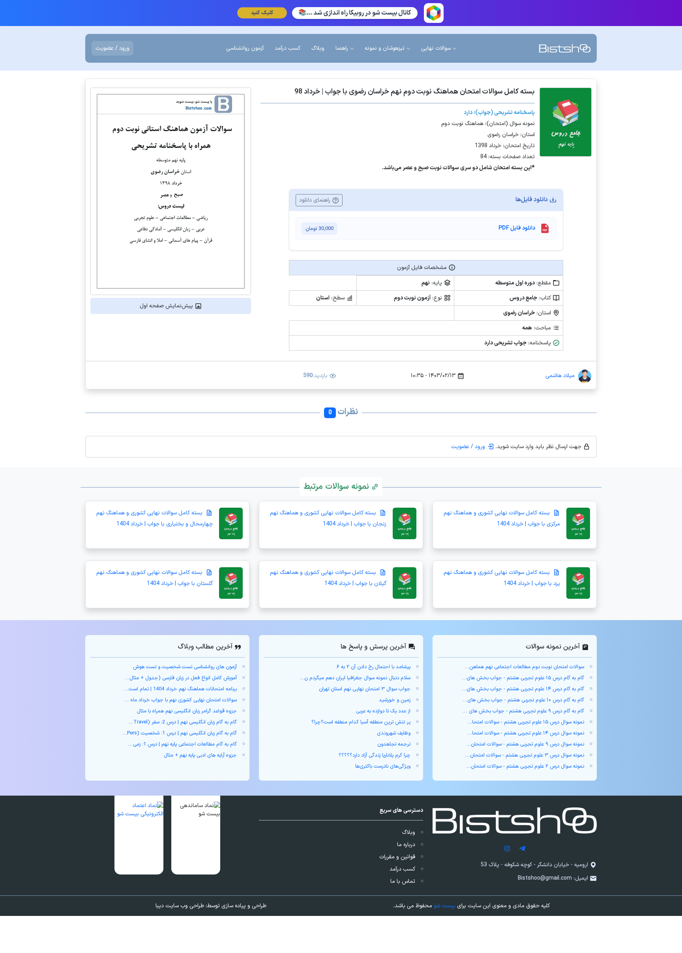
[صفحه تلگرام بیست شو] (522, 848)
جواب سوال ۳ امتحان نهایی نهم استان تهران (364, 689)
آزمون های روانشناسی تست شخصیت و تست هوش (185, 667)
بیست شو (444, 906)
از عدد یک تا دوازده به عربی (383, 711)
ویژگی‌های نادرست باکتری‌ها (382, 766)
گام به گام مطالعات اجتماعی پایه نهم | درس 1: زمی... (182, 744)
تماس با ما (402, 881)
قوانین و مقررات (397, 857)
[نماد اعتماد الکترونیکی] (138, 835)
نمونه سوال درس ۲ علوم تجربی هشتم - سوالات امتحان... (525, 766)
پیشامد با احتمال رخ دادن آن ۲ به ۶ (373, 667)
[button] (195, 835)
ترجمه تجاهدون (393, 744)
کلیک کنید (262, 13)
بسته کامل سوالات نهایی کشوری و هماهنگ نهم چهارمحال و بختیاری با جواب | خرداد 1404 (154, 518)
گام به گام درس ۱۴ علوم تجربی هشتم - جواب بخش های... (523, 689)
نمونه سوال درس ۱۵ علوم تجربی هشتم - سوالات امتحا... (525, 722)
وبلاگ (408, 832)
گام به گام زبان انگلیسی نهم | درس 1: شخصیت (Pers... (179, 733)
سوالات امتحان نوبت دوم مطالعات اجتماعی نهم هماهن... (524, 667)
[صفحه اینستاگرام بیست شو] (507, 848)
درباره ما (406, 845)
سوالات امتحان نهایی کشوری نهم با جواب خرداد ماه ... (180, 700)
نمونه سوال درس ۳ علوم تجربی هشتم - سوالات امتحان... (524, 755)
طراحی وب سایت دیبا (180, 906)
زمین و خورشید (394, 700)
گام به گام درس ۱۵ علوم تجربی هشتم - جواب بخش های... (523, 678)
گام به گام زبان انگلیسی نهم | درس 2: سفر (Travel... (183, 722)
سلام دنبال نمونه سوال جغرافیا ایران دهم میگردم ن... (355, 678)
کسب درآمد (402, 869)
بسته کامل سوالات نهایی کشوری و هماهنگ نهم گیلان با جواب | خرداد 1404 (328, 578)
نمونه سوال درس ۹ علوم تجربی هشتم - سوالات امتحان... (525, 744)
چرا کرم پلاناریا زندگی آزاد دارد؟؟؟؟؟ (374, 755)
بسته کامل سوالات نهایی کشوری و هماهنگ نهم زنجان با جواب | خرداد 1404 (328, 518)
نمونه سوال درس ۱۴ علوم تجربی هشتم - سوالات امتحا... (525, 733)
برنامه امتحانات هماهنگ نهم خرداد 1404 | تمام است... (180, 689)
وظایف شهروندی (393, 733)
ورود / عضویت (112, 48)
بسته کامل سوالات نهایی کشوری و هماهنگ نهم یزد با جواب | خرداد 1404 (502, 578)
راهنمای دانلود (315, 200)
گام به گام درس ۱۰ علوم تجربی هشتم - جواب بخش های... (523, 700)
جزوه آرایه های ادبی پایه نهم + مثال (200, 755)
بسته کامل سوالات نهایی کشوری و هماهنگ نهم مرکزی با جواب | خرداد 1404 (502, 518)
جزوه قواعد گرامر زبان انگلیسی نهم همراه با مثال (187, 711)
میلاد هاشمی (560, 376)
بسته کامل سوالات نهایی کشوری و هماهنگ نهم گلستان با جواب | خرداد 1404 (154, 578)
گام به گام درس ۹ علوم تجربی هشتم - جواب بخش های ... (523, 711)
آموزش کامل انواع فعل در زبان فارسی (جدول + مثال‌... (181, 678)
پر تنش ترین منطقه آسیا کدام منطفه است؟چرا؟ (360, 722)
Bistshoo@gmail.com (545, 878)
